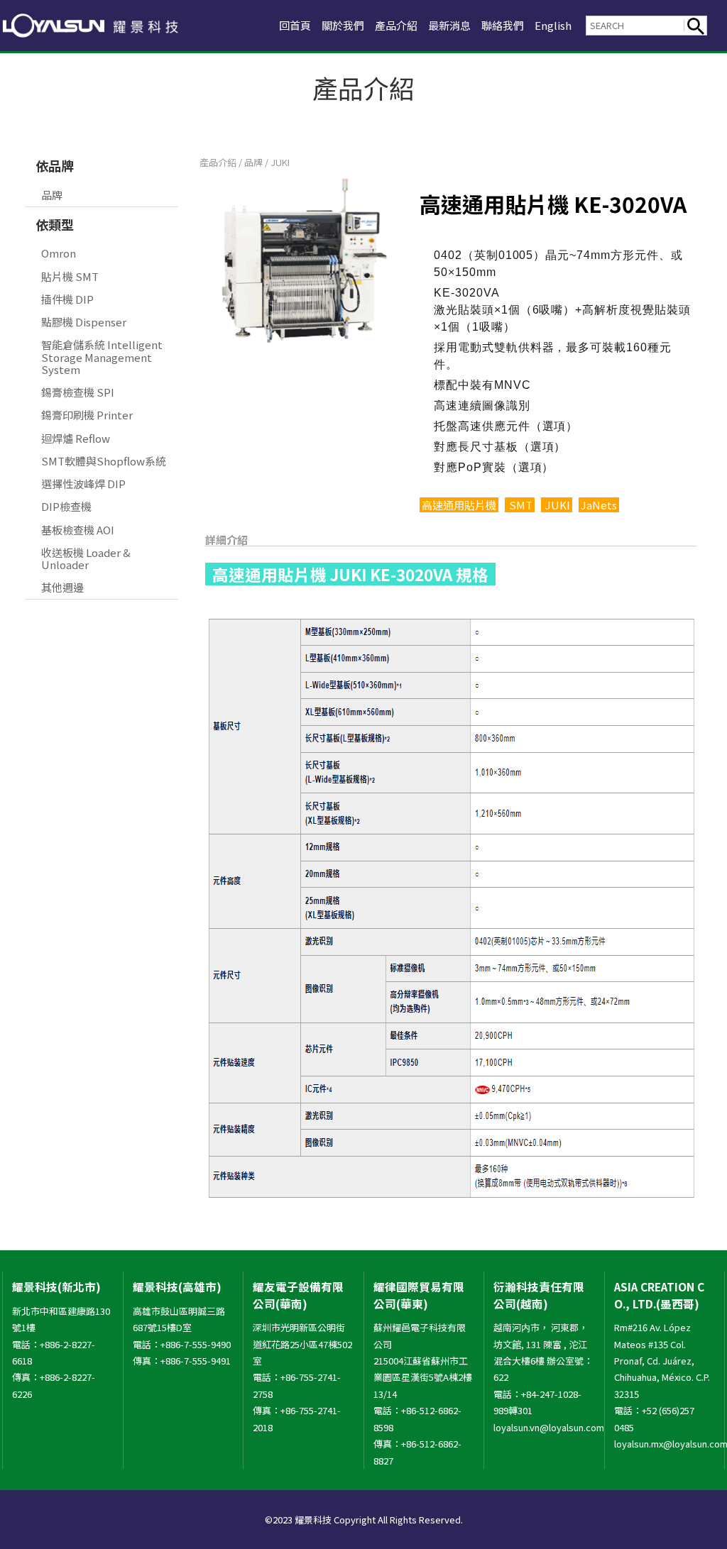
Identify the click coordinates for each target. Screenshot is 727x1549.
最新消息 (449, 25)
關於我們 (343, 25)
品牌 (51, 194)
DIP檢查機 (66, 506)
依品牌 (54, 165)
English (553, 25)
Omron (58, 253)
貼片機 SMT (70, 276)
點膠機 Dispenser (83, 321)
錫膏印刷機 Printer (87, 414)
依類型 (54, 224)
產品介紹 (396, 25)
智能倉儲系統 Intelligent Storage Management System (102, 357)
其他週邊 (62, 587)
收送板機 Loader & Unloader (86, 558)
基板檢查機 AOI (77, 529)
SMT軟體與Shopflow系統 (103, 460)
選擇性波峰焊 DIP (83, 483)
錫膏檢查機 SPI (77, 392)
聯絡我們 (502, 25)
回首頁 (295, 25)
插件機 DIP (67, 299)
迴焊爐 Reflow (75, 438)
